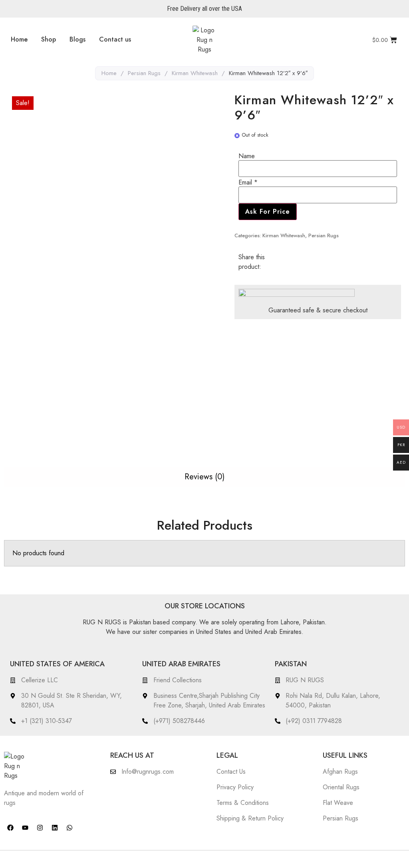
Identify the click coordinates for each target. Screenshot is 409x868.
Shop (48, 39)
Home (19, 39)
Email (248, 182)
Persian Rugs (144, 73)
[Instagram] (40, 827)
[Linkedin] (54, 827)
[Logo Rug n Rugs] (204, 40)
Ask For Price (267, 211)
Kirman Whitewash (195, 73)
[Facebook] (10, 827)
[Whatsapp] (69, 827)
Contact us (115, 39)
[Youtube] (25, 827)
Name (246, 156)
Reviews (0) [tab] (204, 477)
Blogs (77, 39)
